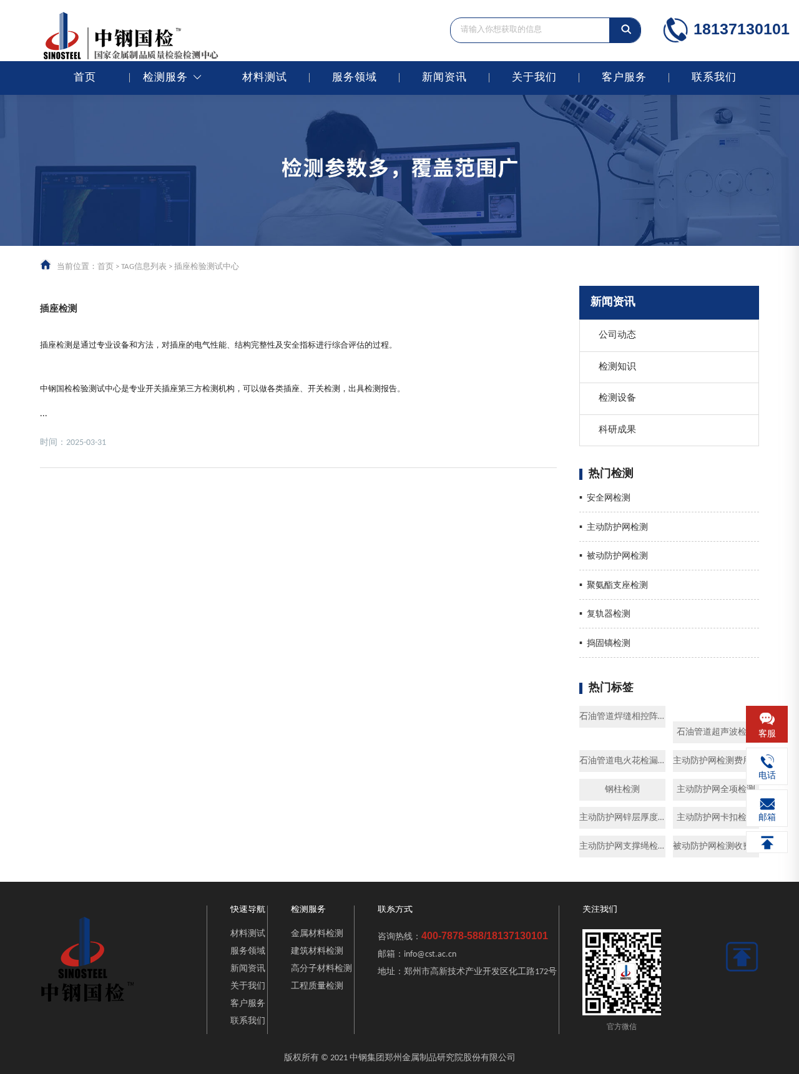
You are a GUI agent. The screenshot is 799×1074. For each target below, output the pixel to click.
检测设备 (617, 398)
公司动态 (617, 335)
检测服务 (165, 77)
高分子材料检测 (321, 969)
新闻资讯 (444, 77)
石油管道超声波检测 (716, 732)
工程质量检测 (317, 986)
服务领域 (354, 77)
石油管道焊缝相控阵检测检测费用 (622, 716)
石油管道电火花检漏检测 (622, 761)
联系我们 (714, 77)
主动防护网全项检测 (716, 789)
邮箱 (767, 818)
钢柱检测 (622, 789)
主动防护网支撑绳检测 (622, 846)
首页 (85, 77)
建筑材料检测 (317, 951)
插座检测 (58, 309)
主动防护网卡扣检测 (716, 818)
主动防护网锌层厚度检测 (622, 818)
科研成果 (617, 430)
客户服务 (624, 77)
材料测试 (264, 77)
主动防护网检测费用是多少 (716, 761)
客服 (767, 734)
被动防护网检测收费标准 (716, 846)
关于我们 (534, 77)
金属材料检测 (317, 934)
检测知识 (617, 367)
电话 (767, 776)
